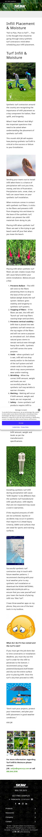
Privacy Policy (25, 427)
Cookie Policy (16, 427)
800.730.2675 (21, 790)
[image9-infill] (21, 63)
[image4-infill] (21, 447)
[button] (39, 410)
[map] (15, 537)
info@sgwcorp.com (20, 828)
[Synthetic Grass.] (21, 799)
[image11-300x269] (21, 240)
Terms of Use (24, 830)
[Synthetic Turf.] (21, 784)
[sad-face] (21, 615)
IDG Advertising (25, 832)
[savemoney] (18, 684)
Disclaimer (7, 830)
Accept (21, 423)
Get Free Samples (21, 795)
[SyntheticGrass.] (20, 5)
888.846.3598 (11, 771)
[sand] (21, 155)
